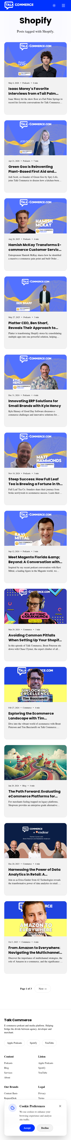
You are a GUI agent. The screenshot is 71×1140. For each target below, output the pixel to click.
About (7, 1077)
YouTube (49, 1042)
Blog (6, 1067)
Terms (41, 1098)
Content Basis (10, 1093)
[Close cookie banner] (60, 1106)
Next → (43, 988)
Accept (27, 1128)
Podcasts (8, 1063)
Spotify (33, 1042)
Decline (45, 1128)
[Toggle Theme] (54, 5)
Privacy (42, 1093)
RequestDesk (10, 1098)
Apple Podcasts (14, 1042)
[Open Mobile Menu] (63, 5)
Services (8, 1072)
